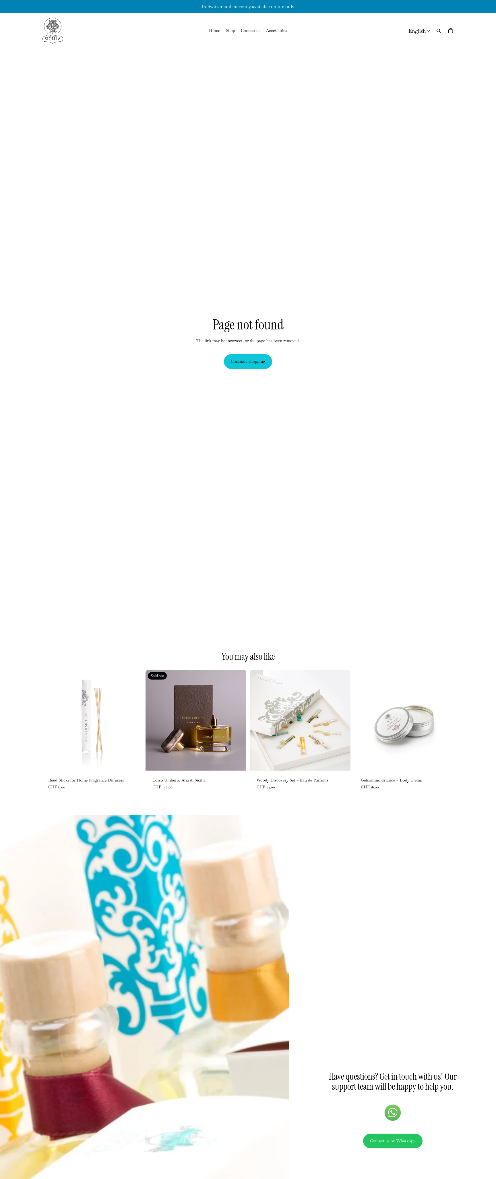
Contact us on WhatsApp (393, 1140)
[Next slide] (237, 720)
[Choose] (446, 762)
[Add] (133, 762)
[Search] (438, 30)
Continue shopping (248, 361)
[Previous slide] (154, 720)
